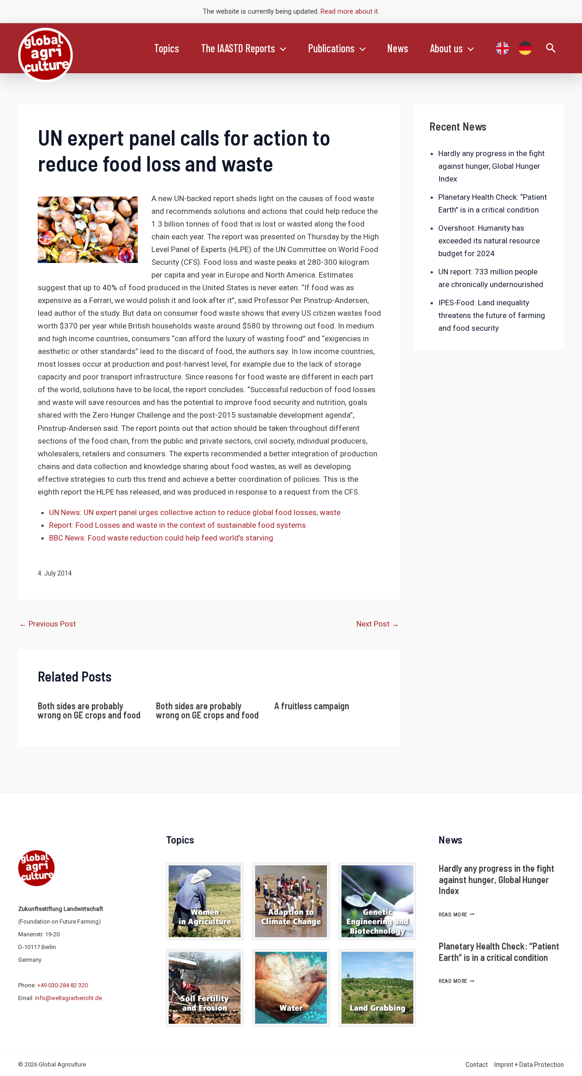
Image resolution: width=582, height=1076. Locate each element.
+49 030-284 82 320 (62, 985)
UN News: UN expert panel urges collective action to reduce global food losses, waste (195, 512)
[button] (280, 48)
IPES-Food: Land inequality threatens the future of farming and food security (491, 315)
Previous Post (47, 623)
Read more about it (349, 11)
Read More (456, 915)
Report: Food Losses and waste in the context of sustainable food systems (177, 525)
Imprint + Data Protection (529, 1064)
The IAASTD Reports (238, 48)
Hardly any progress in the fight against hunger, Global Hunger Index (491, 166)
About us (446, 48)
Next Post (377, 623)
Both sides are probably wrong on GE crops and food (89, 710)
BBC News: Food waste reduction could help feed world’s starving (161, 537)
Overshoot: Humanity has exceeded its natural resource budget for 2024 (489, 240)
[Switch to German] (525, 48)
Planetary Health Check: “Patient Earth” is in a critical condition (499, 951)
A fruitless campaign (311, 705)
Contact (477, 1064)
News (397, 48)
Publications (331, 48)
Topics (166, 48)
